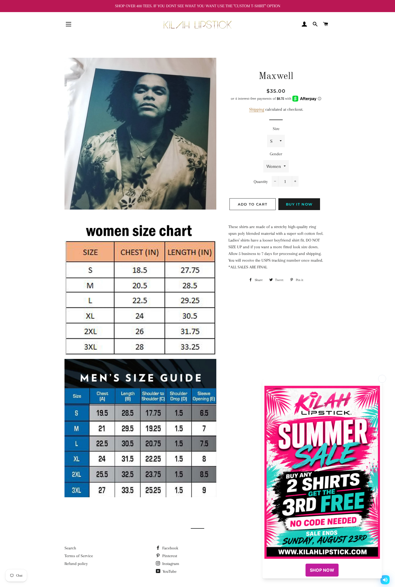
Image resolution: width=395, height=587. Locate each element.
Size (276, 128)
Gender (276, 154)
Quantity (261, 181)
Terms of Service (78, 555)
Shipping (256, 109)
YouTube (169, 571)
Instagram (170, 563)
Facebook (169, 548)
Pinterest (169, 555)
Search (70, 548)
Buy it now (299, 204)
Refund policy (76, 563)
